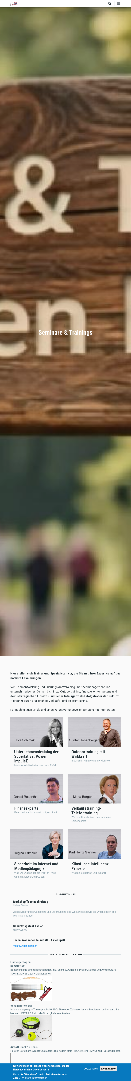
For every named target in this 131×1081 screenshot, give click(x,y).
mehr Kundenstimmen (25, 945)
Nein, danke (108, 1068)
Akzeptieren (91, 1068)
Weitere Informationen (34, 1077)
